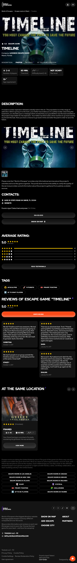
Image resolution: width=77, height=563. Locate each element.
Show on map (48, 517)
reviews (10, 243)
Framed (7, 429)
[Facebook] (54, 508)
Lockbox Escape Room (19, 53)
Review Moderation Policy (24, 556)
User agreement (7, 559)
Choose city (47, 525)
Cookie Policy (19, 553)
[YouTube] (67, 508)
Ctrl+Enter (31, 208)
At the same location (47, 63)
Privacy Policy (7, 553)
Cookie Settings (7, 556)
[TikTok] (63, 508)
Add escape (47, 521)
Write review (38, 314)
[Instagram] (58, 508)
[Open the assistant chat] (72, 558)
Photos (19, 63)
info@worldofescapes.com (16, 536)
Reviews (29, 63)
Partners (67, 521)
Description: (7, 63)
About (65, 517)
